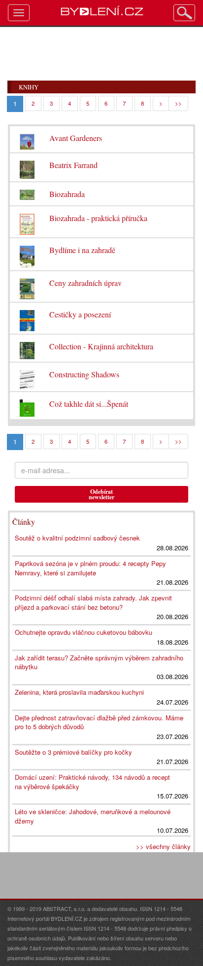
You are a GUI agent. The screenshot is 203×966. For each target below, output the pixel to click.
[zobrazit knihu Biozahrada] (27, 192)
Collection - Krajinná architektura (101, 346)
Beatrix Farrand (73, 165)
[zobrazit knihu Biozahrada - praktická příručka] (27, 222)
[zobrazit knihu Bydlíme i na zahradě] (27, 254)
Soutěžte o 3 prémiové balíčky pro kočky (73, 752)
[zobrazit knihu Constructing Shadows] (27, 377)
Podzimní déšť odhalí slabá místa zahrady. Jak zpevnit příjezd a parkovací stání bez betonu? (93, 602)
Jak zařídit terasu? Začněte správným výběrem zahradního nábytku (99, 662)
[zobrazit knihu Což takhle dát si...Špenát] (27, 406)
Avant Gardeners (75, 138)
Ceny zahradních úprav (85, 283)
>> (178, 103)
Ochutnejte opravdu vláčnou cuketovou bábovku (83, 632)
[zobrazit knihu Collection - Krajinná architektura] (27, 348)
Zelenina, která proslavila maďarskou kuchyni (79, 692)
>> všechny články (163, 846)
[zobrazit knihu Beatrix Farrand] (27, 167)
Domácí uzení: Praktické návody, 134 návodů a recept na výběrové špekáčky (92, 781)
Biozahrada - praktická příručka (98, 218)
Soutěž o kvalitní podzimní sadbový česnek (77, 537)
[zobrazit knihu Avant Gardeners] (27, 139)
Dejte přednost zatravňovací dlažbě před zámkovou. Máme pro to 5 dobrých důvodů (99, 722)
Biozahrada (67, 194)
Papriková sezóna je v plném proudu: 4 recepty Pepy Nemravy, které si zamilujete (90, 568)
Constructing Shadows (84, 374)
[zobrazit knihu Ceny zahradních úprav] (27, 287)
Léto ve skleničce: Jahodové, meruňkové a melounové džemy (92, 816)
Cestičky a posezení (80, 314)
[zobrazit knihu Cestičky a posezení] (27, 318)
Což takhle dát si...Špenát (88, 403)
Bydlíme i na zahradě (82, 250)
